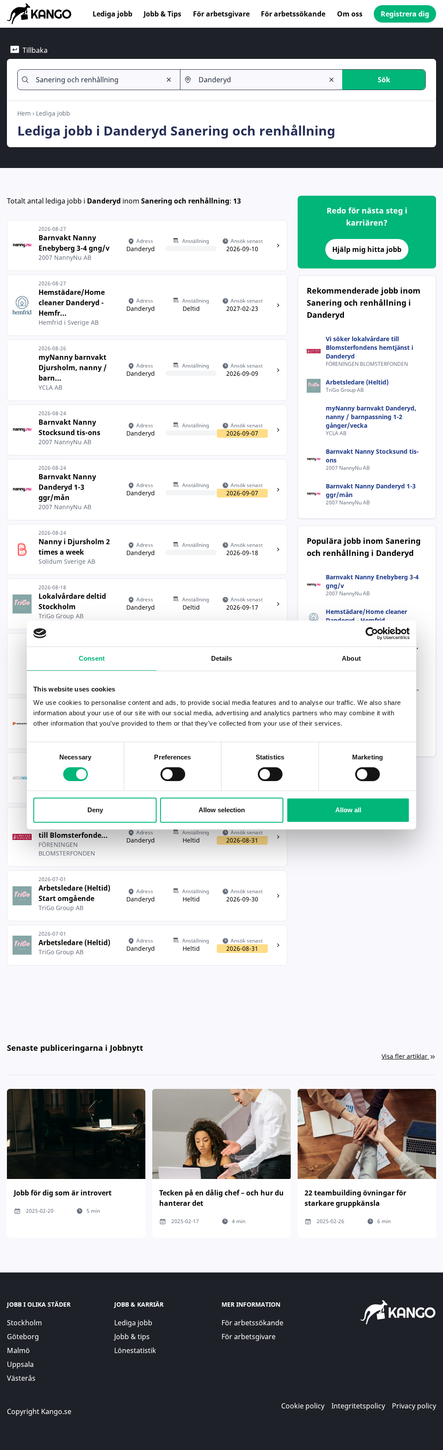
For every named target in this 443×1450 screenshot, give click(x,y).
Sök (384, 79)
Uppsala (20, 1364)
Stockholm (24, 1322)
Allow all (348, 810)
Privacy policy (414, 1406)
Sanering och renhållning (185, 201)
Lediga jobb (112, 14)
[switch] (173, 774)
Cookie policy (302, 1406)
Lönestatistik (135, 1350)
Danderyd (104, 201)
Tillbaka (35, 50)
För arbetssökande (293, 14)
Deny (95, 810)
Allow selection (222, 810)
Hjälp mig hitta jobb (366, 249)
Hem (24, 113)
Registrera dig (405, 14)
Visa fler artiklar (404, 1056)
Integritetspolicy (358, 1406)
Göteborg (23, 1336)
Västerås (21, 1378)
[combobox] (95, 80)
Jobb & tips (132, 1336)
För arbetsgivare (221, 14)
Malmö (18, 1350)
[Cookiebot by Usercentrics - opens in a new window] (372, 633)
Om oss (350, 14)
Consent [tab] (92, 658)
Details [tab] (221, 658)
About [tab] (351, 658)
